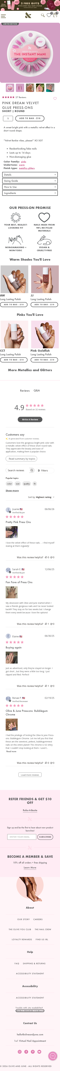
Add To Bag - (16, 304)
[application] (53, 1056)
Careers (38, 919)
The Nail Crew (43, 929)
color (9, 483)
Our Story (23, 919)
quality (27, 483)
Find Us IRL (42, 939)
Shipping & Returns (34, 963)
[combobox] (41, 497)
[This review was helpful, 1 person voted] (46, 624)
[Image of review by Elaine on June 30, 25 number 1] (12, 658)
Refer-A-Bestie (30, 810)
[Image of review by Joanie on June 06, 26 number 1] (12, 532)
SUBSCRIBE (45, 837)
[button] (30, 1010)
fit (35, 483)
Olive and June (17, 1066)
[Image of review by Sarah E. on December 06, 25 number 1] (12, 592)
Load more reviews (30, 775)
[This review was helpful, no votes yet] (46, 557)
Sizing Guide (11, 180)
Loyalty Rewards (22, 939)
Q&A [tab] (37, 390)
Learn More (30, 867)
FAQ (17, 963)
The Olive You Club (20, 929)
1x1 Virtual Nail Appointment (30, 1040)
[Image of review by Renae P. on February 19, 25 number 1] (12, 725)
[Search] (43, 15)
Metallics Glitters (27, 168)
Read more (11, 751)
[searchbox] (17, 470)
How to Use (10, 186)
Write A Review (30, 419)
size (18, 483)
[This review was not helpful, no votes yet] (51, 557)
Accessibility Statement (30, 973)
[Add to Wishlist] (55, 98)
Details (7, 174)
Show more (12, 490)
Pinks (23, 161)
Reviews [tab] (25, 390)
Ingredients (10, 192)
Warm (22, 164)
